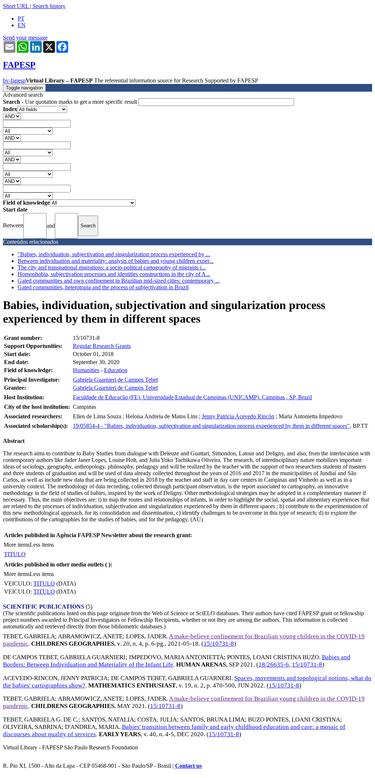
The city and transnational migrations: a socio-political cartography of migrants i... (112, 267)
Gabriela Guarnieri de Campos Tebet (115, 380)
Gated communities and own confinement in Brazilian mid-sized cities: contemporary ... (119, 281)
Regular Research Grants (102, 346)
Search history (49, 6)
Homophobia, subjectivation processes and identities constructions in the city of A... (114, 274)
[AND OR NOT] (12, 116)
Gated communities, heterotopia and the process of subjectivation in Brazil (103, 287)
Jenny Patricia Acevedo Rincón (238, 416)
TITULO (15, 554)
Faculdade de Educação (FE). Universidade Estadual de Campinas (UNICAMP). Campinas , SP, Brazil (192, 397)
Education (115, 370)
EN (22, 25)
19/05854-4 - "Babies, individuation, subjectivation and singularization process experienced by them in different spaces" (211, 426)
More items (17, 545)
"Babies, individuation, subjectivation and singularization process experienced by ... (114, 254)
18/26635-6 (274, 664)
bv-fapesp (14, 80)
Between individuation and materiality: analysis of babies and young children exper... (116, 261)
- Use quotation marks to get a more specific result (70, 102)
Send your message (25, 37)
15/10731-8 (219, 643)
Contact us (188, 766)
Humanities (86, 370)
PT (21, 18)
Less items (42, 545)
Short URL (16, 6)
